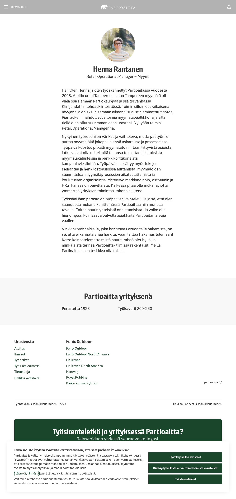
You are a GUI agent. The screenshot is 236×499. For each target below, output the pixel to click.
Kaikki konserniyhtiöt (81, 383)
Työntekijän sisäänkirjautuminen (35, 404)
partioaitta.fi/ (213, 382)
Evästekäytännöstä (26, 473)
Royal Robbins (76, 377)
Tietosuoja (22, 372)
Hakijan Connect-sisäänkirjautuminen (197, 404)
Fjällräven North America (84, 366)
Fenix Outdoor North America (87, 354)
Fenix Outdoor (76, 348)
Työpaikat (21, 360)
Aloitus (19, 348)
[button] (229, 7)
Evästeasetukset (185, 479)
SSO (63, 404)
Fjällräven (73, 360)
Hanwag (72, 372)
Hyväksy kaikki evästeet (185, 457)
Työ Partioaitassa (27, 366)
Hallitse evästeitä (27, 378)
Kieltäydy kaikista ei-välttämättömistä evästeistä (185, 468)
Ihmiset (19, 354)
